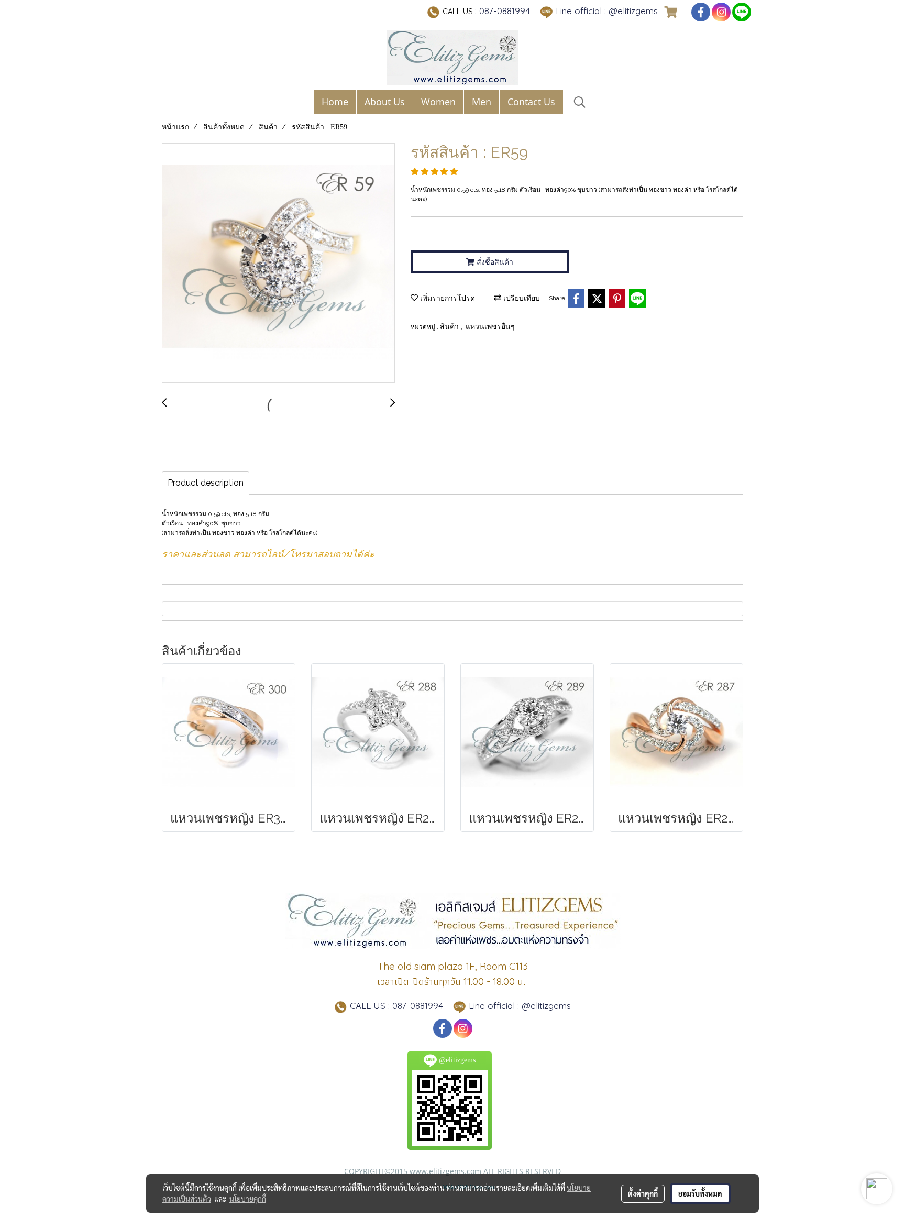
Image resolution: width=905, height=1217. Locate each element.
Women (438, 101)
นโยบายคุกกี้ (247, 1198)
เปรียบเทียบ (520, 298)
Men (481, 101)
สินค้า (450, 327)
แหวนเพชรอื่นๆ (490, 327)
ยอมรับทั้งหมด (700, 1193)
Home (335, 101)
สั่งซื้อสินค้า (493, 262)
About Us (385, 101)
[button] (579, 102)
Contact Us (531, 101)
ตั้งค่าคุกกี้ (643, 1193)
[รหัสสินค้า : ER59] (278, 263)
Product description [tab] (206, 483)
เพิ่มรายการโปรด (446, 298)
